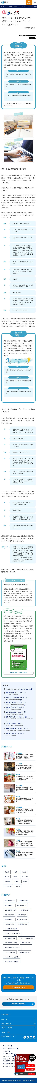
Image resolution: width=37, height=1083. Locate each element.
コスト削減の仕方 (24, 952)
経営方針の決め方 (22, 919)
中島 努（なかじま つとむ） (14, 733)
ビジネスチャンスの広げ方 (12, 947)
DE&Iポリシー (7, 1053)
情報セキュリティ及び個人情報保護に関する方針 (10, 1060)
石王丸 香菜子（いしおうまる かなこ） (17, 728)
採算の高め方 (8, 905)
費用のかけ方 (22, 915)
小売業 (15, 872)
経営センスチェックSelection (18, 673)
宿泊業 (16, 881)
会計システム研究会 (25, 689)
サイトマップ (6, 1045)
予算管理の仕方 (24, 900)
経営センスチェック (18, 6)
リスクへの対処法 (10, 952)
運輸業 (25, 881)
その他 (18, 886)
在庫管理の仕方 (21, 905)
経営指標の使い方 (10, 938)
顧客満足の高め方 (10, 900)
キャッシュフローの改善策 (12, 933)
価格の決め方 (8, 919)
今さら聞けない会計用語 (11, 961)
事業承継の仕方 (22, 924)
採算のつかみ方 (9, 915)
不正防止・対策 (9, 924)
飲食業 (7, 872)
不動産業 (7, 881)
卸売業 (24, 872)
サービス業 (25, 877)
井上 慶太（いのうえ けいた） (15, 702)
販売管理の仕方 (25, 910)
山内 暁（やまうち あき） (13, 723)
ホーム (2, 6)
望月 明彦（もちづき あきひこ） (15, 717)
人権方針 (5, 1051)
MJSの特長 (4, 1014)
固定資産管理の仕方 (10, 910)
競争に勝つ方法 (26, 943)
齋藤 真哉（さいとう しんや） (15, 693)
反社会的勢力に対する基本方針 (11, 1056)
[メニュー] (34, 2)
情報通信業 (8, 886)
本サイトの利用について (9, 1048)
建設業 (15, 877)
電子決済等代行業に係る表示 (11, 1063)
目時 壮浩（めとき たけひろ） (15, 712)
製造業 (7, 877)
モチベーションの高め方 (26, 938)
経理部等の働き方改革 (11, 943)
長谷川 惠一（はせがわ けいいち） (16, 697)
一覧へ (13, 1036)
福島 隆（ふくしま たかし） (14, 707)
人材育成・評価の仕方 (11, 929)
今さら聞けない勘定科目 (11, 957)
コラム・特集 (9, 6)
